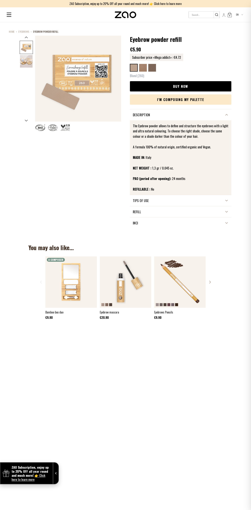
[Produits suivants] (210, 282)
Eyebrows (23, 31)
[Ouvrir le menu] (9, 15)
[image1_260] (26, 47)
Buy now (180, 86)
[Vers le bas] (26, 120)
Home (12, 31)
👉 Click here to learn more (166, 3)
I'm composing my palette (180, 99)
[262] (152, 68)
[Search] (216, 15)
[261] (143, 68)
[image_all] (26, 61)
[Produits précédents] (41, 282)
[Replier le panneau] (56, 473)
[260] (134, 68)
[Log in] (223, 14)
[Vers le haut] (26, 37)
